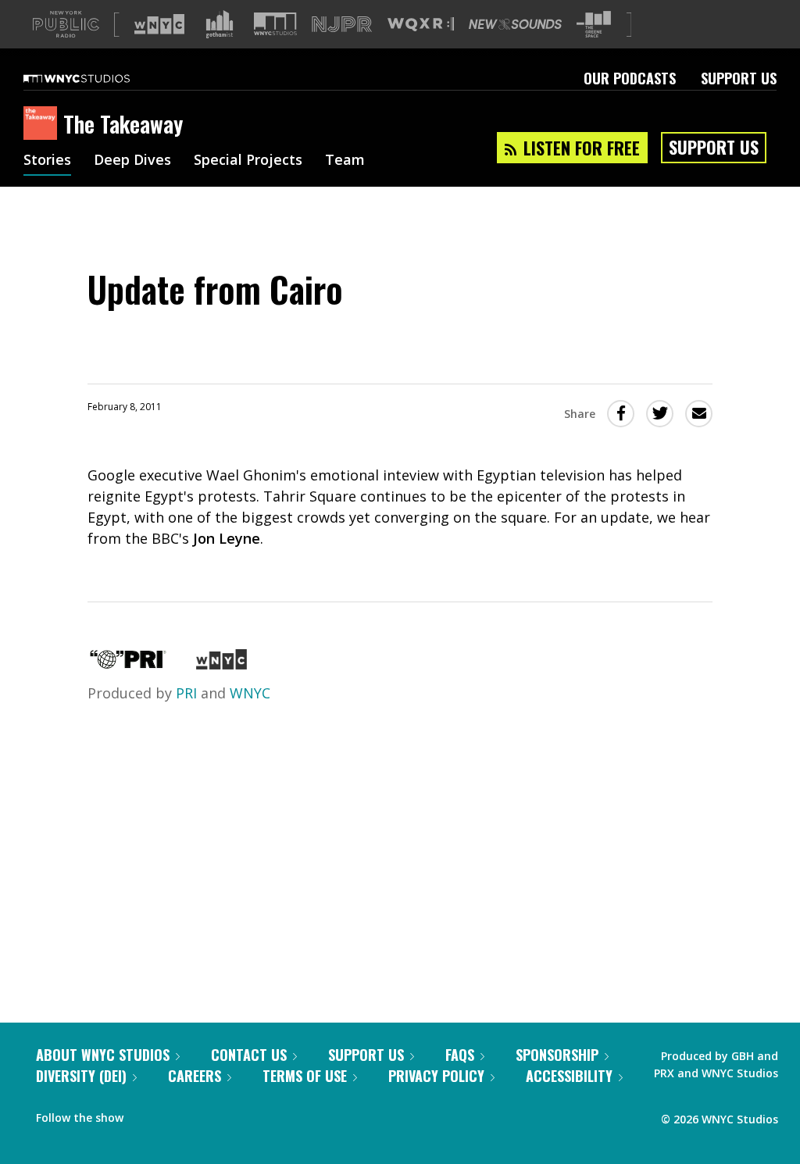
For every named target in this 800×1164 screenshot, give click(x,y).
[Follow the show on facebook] (146, 1114)
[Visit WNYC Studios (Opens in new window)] (275, 23)
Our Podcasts (630, 78)
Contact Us (249, 1054)
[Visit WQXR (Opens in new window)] (421, 24)
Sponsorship (557, 1054)
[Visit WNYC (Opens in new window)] (159, 24)
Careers (194, 1076)
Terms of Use (304, 1076)
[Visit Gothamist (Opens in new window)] (219, 24)
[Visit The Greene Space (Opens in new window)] (594, 24)
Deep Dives (132, 161)
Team (345, 161)
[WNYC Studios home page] (96, 78)
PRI (186, 693)
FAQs (459, 1054)
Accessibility (569, 1076)
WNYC (250, 693)
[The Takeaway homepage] (43, 124)
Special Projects (248, 161)
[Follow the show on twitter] (177, 1114)
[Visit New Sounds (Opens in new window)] (515, 24)
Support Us (739, 78)
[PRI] (128, 664)
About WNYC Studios (103, 1054)
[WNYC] (221, 664)
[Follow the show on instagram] (206, 1114)
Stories (47, 161)
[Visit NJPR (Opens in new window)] (342, 24)
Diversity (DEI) (81, 1076)
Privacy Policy (436, 1076)
